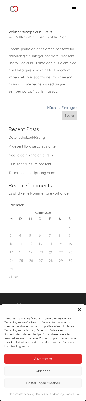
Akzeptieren (43, 359)
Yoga (62, 37)
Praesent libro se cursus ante (32, 146)
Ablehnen (43, 371)
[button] (79, 310)
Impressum (73, 394)
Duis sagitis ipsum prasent (30, 164)
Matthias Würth (26, 37)
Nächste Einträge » (62, 107)
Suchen (70, 115)
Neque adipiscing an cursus (31, 155)
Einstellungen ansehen (43, 383)
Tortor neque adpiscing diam (32, 172)
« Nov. (13, 276)
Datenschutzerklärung (20, 394)
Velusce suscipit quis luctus (30, 32)
